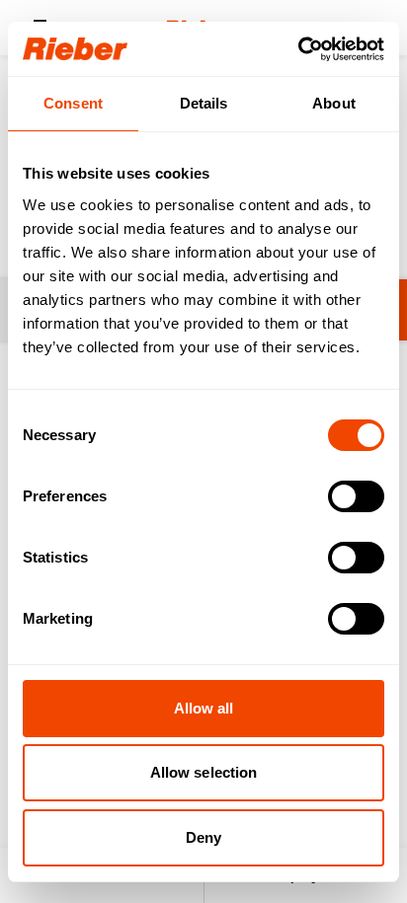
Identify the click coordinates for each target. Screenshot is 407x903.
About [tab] (334, 103)
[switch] (356, 496)
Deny (203, 837)
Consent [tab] (73, 103)
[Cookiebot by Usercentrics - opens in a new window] (297, 49)
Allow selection (204, 772)
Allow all (204, 708)
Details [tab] (204, 103)
